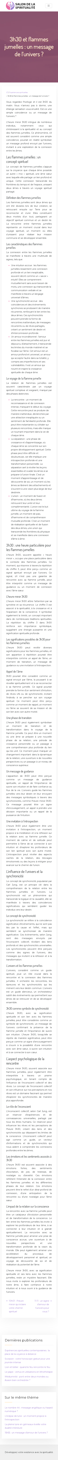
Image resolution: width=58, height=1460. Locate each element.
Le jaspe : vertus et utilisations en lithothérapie (29, 1372)
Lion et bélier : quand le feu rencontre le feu (27, 1367)
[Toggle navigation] (48, 5)
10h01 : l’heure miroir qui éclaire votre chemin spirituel (17, 1306)
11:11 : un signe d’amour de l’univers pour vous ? (42, 1306)
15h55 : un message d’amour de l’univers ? (26, 1432)
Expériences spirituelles (18, 92)
